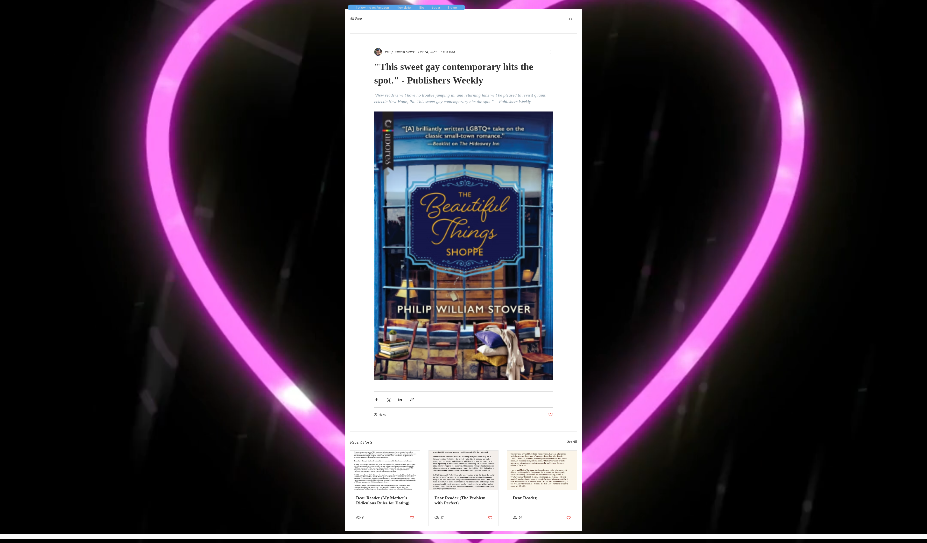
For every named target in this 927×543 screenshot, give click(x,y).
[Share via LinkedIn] (400, 399)
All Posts (356, 19)
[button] (571, 19)
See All (572, 441)
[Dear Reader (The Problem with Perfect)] (464, 470)
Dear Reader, (525, 497)
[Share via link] (412, 399)
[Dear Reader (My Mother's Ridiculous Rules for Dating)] (385, 470)
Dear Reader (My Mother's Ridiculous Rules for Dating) (382, 500)
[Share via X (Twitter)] (388, 399)
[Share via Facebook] (376, 399)
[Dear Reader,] (542, 470)
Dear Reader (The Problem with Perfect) (460, 500)
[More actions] (550, 52)
